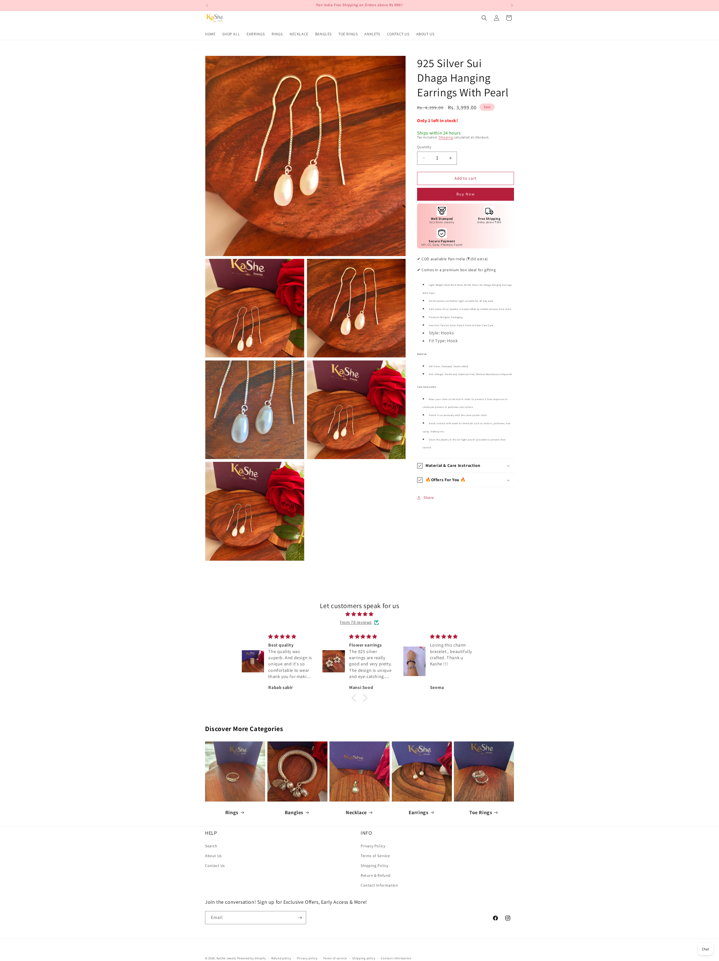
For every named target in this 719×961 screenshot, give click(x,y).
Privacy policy (307, 958)
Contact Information (379, 885)
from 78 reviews (356, 622)
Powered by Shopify (251, 958)
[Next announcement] (512, 5)
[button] (484, 18)
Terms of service (335, 958)
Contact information (396, 958)
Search (211, 845)
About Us (213, 855)
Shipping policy (364, 958)
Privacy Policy (373, 845)
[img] (359, 614)
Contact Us (215, 865)
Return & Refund (376, 875)
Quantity (424, 147)
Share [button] (429, 497)
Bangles (294, 812)
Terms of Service (375, 855)
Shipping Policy (374, 865)
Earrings (419, 812)
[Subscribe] (299, 917)
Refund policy (281, 958)
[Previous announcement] (207, 5)
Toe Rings (480, 812)
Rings (231, 812)
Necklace (356, 812)
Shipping (446, 137)
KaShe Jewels (226, 958)
